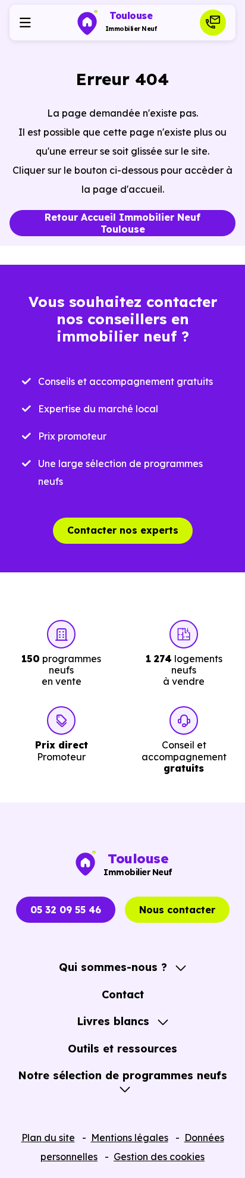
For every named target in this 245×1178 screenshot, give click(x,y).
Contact (123, 994)
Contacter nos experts (122, 530)
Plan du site (48, 1137)
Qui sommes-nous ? (113, 967)
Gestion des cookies (159, 1157)
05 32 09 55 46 (65, 910)
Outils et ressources (122, 1048)
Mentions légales (129, 1137)
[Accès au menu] (25, 23)
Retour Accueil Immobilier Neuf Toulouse (122, 223)
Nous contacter (177, 910)
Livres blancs (113, 1021)
